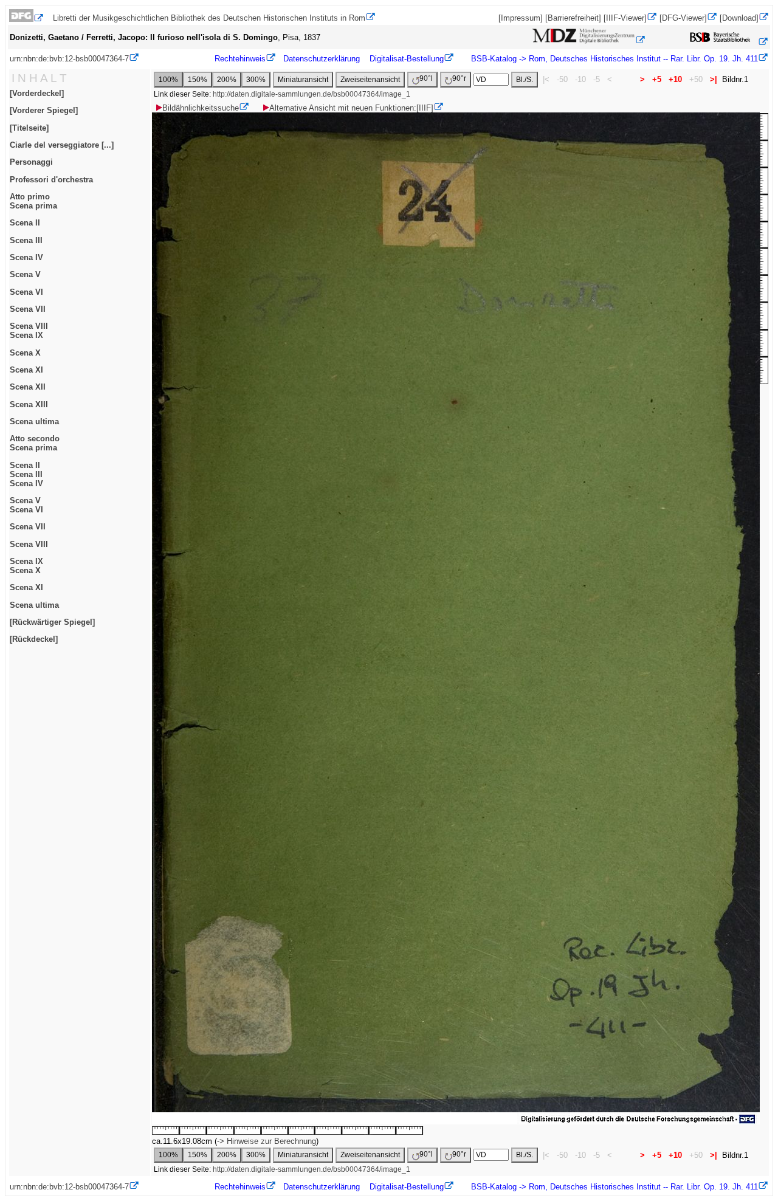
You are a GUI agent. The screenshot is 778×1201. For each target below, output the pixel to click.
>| (713, 79)
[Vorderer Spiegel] (44, 110)
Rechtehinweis (240, 58)
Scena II (25, 222)
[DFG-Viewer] (683, 17)
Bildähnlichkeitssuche (200, 107)
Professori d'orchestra (51, 179)
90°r (459, 78)
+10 (675, 79)
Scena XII (28, 386)
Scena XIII (29, 404)
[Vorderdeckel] (37, 93)
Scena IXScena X (26, 566)
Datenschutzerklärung (321, 58)
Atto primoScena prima (33, 201)
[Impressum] (520, 17)
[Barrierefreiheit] (573, 17)
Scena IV (26, 257)
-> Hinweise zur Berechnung (266, 1141)
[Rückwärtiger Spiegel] (52, 622)
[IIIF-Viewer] (625, 17)
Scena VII (28, 309)
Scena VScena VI (26, 505)
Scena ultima (34, 421)
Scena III (26, 240)
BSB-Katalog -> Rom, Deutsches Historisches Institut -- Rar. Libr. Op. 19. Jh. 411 (613, 58)
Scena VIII (29, 544)
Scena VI (26, 292)
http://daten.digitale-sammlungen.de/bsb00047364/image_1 (311, 94)
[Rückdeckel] (34, 639)
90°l (426, 78)
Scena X (25, 352)
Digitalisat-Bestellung (407, 58)
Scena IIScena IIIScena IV (26, 474)
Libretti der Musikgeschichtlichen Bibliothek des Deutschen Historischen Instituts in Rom (209, 17)
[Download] (739, 17)
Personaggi (31, 162)
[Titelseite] (29, 127)
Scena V (25, 274)
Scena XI (26, 369)
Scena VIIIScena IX (29, 331)
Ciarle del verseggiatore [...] (62, 145)
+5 (657, 79)
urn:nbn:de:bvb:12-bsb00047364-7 (69, 58)
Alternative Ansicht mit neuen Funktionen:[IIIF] (351, 107)
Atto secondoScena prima (35, 443)
